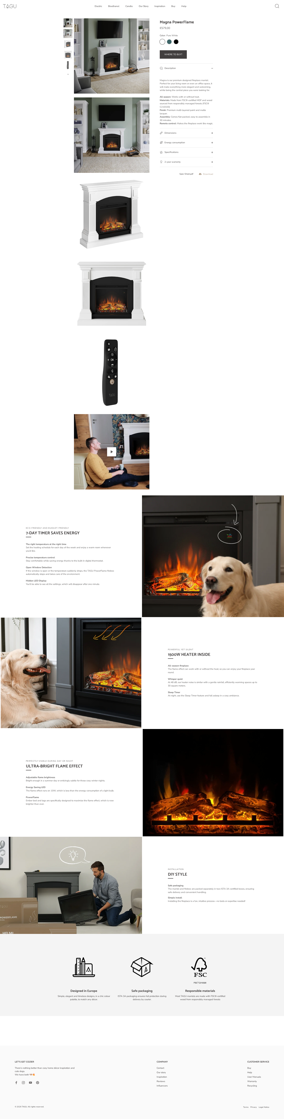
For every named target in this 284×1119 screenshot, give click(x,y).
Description (170, 68)
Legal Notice (264, 1107)
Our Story (144, 6)
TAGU (24, 1106)
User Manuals (254, 1076)
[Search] (277, 6)
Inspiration (159, 6)
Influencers (162, 1085)
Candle (129, 6)
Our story (161, 1072)
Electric (98, 6)
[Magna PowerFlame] (68, 22)
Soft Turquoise (169, 41)
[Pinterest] (37, 1082)
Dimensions (170, 132)
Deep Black (176, 41)
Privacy (253, 1107)
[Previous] (68, 15)
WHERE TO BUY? (173, 54)
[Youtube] (30, 1082)
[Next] (68, 74)
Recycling (252, 1085)
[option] (68, 23)
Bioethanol (113, 6)
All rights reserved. (36, 1106)
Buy (173, 6)
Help (183, 6)
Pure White (162, 41)
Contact (160, 1068)
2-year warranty (172, 161)
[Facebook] (16, 1082)
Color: (169, 35)
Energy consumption (174, 142)
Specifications (171, 152)
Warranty (252, 1081)
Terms (245, 1107)
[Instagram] (23, 1082)
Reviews (161, 1081)
